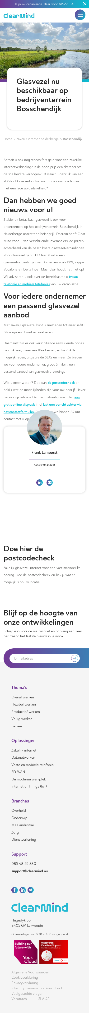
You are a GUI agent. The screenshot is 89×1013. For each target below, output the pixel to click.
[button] (80, 15)
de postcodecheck (61, 382)
